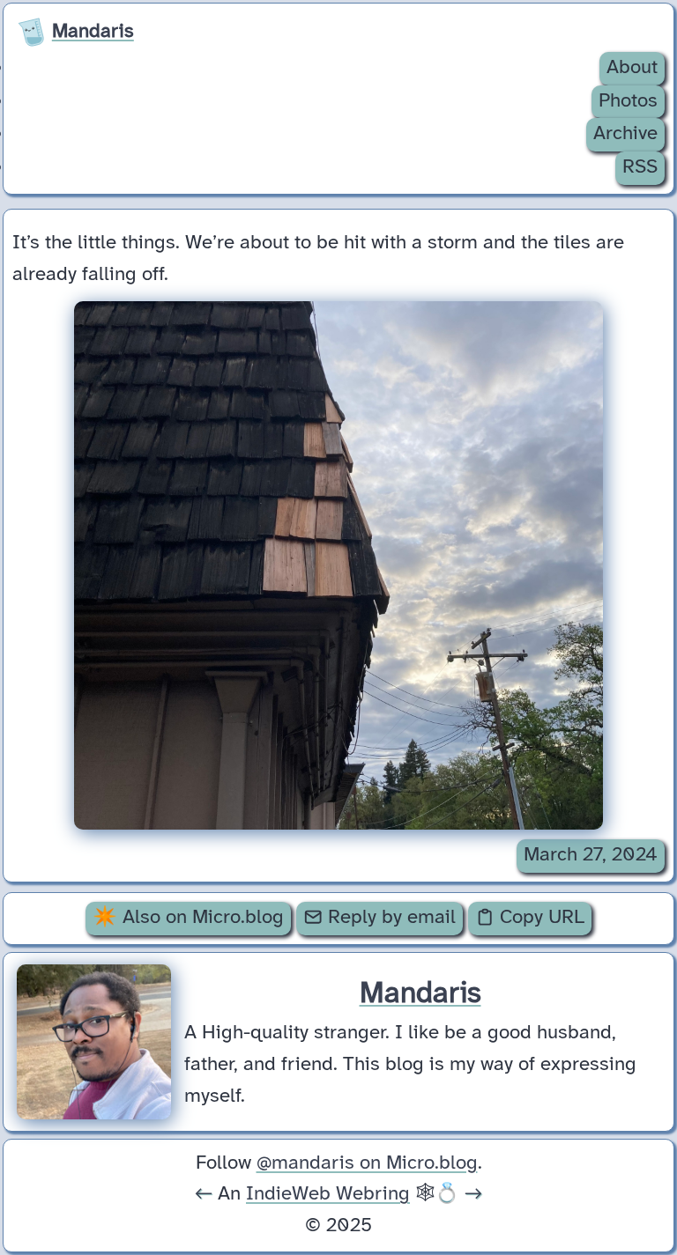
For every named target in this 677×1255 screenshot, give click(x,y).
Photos (628, 101)
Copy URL (539, 917)
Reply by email (389, 917)
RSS (640, 167)
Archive (625, 133)
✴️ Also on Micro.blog (188, 917)
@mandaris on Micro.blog (367, 1163)
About (632, 67)
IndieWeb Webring (328, 1194)
